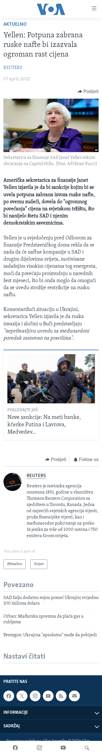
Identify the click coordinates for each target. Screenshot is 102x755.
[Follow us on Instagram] (35, 696)
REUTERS (12, 68)
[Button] (88, 91)
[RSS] (61, 696)
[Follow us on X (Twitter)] (21, 696)
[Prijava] (74, 696)
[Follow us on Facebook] (8, 696)
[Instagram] (39, 748)
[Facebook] (15, 748)
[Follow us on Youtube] (48, 696)
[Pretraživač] (86, 748)
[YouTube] (63, 748)
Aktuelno (15, 24)
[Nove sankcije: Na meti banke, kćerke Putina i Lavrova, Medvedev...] (51, 378)
